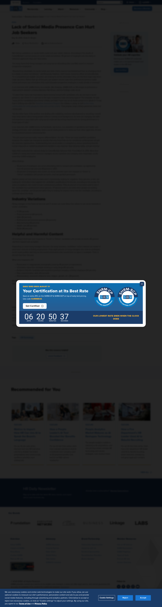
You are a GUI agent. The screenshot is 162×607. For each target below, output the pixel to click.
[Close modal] (142, 284)
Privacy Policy (41, 603)
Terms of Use (25, 603)
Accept (143, 598)
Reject (125, 598)
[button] (35, 306)
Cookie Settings (107, 598)
